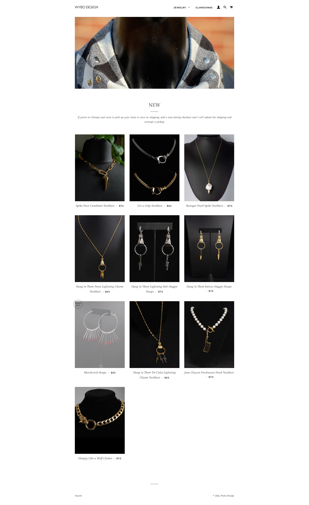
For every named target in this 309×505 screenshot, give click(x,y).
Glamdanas (204, 7)
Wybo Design (227, 495)
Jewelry (180, 7)
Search (78, 495)
